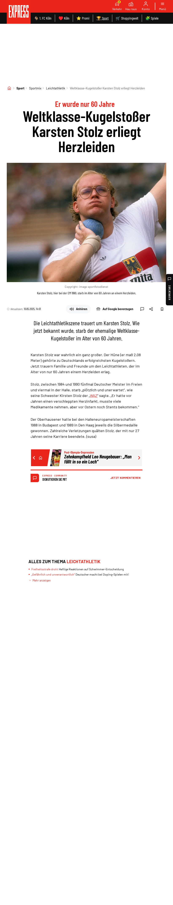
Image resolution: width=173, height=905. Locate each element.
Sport (20, 88)
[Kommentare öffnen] (142, 309)
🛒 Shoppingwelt (127, 18)
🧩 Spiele (151, 18)
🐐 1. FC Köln (42, 18)
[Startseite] (9, 88)
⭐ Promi (82, 18)
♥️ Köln (63, 18)
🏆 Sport (102, 18)
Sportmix (35, 88)
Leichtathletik (55, 88)
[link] (19, 12)
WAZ (93, 395)
